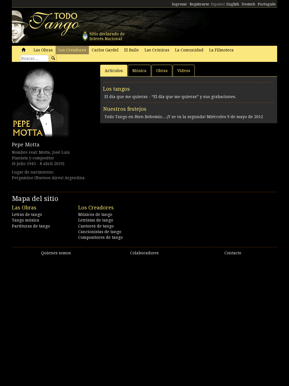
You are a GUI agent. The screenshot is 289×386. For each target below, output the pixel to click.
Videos (183, 70)
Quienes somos (56, 253)
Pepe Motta (26, 145)
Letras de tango (27, 214)
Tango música (25, 220)
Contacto (232, 253)
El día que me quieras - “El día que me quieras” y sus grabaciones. (170, 96)
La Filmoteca (221, 50)
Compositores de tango (100, 237)
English (232, 4)
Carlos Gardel (105, 50)
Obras (162, 70)
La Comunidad (189, 50)
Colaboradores (144, 253)
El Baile (131, 50)
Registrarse (199, 4)
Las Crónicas (156, 50)
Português (266, 4)
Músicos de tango (95, 214)
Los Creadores (72, 50)
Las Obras (43, 50)
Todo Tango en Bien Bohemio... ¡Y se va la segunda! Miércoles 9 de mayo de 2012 (183, 116)
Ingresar (179, 4)
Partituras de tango (31, 226)
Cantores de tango (96, 226)
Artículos (114, 70)
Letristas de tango (95, 220)
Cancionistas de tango (99, 231)
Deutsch (248, 4)
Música (139, 70)
